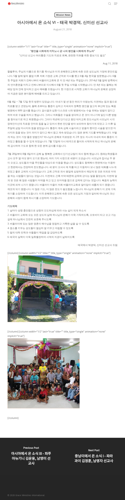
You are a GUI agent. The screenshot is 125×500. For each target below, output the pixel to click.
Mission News (63, 14)
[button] (115, 3)
